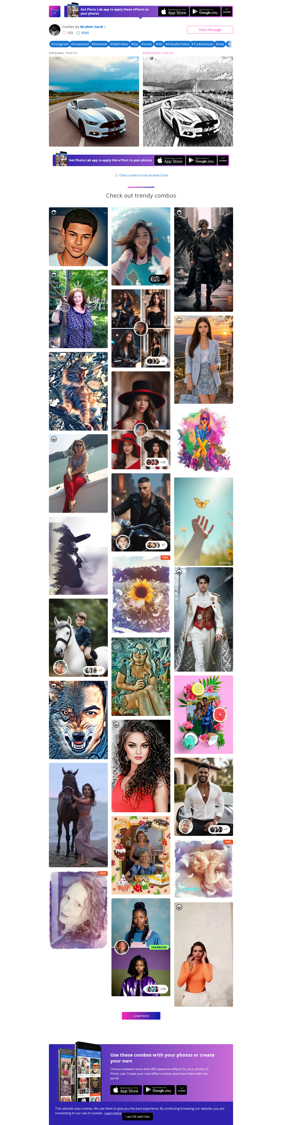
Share (210, 30)
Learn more (113, 1113)
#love (220, 44)
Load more (141, 1016)
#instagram (59, 44)
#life (231, 44)
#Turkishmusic (202, 44)
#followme (99, 44)
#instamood (80, 44)
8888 (85, 32)
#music (146, 44)
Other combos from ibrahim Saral (143, 175)
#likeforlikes (119, 44)
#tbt (159, 44)
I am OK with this (137, 1116)
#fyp (134, 44)
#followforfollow (177, 44)
